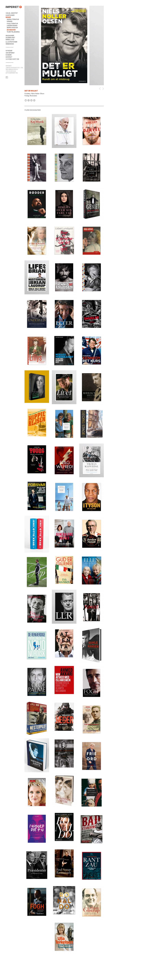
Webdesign (10, 44)
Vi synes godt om (12, 59)
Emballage (10, 40)
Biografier (11, 30)
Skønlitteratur (13, 19)
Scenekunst (10, 38)
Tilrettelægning (13, 32)
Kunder (8, 55)
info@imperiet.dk (12, 73)
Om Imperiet (10, 53)
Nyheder (9, 51)
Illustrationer (11, 42)
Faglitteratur (12, 23)
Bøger (8, 17)
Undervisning (12, 26)
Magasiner (10, 35)
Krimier (9, 21)
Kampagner (10, 15)
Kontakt (9, 57)
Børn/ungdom (12, 28)
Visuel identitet (12, 13)
